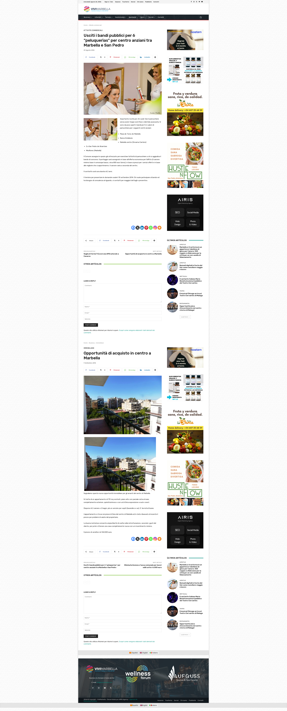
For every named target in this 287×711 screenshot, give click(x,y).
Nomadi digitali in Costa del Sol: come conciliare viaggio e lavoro (191, 267)
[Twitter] (111, 688)
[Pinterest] (146, 228)
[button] (200, 17)
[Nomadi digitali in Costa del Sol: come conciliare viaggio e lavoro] (172, 266)
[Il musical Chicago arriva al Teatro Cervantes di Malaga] (172, 293)
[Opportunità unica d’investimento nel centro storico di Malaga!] (172, 307)
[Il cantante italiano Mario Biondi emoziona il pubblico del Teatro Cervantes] (172, 279)
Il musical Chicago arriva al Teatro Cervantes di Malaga (191, 295)
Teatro (182, 291)
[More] (155, 57)
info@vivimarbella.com (104, 682)
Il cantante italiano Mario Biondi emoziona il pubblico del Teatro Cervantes (191, 281)
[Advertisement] (123, 203)
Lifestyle (183, 244)
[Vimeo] (199, 1)
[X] (196, 1)
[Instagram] (194, 1)
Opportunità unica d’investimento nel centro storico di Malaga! (190, 308)
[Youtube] (202, 1)
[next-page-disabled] (88, 271)
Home (86, 25)
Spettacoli (183, 276)
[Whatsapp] (151, 228)
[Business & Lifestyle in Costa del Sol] (100, 9)
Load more (184, 317)
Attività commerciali (95, 25)
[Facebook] (191, 1)
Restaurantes (184, 303)
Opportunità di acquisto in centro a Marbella (143, 254)
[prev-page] (85, 271)
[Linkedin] (142, 228)
